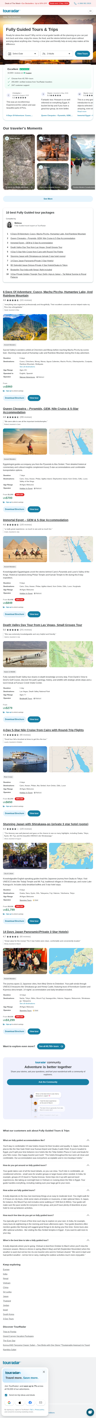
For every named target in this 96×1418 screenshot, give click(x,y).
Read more (82, 111)
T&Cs (32, 1410)
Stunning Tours (26, 900)
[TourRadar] (11, 10)
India (5, 1274)
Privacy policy (39, 1410)
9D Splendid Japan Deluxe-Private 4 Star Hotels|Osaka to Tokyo (39, 265)
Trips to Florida (9, 1332)
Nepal (5, 1278)
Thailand (7, 1301)
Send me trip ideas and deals (22, 1395)
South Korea (8, 1314)
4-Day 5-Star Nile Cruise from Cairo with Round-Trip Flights (36, 252)
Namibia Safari (9, 1350)
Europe (6, 1270)
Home (5, 17)
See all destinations (27, 367)
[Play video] (19, 162)
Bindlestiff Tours (26, 698)
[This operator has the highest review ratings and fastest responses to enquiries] (41, 377)
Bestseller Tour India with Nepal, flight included (31, 270)
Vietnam (6, 1283)
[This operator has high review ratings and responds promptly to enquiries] (35, 900)
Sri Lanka (7, 1292)
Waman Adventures (27, 377)
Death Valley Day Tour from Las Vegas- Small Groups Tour (36, 247)
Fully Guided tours (14, 17)
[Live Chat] (90, 1412)
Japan (5, 1296)
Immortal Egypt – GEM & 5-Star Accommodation (31, 243)
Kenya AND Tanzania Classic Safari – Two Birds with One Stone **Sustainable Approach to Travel (46, 1345)
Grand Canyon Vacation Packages (18, 1336)
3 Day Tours (8, 1319)
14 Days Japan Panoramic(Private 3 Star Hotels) (32, 261)
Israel (5, 1310)
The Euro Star (9, 1341)
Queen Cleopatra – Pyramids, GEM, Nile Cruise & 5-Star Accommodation (56, 115)
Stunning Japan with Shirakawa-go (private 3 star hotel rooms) (38, 256)
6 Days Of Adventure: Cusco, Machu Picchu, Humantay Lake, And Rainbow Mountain (21, 115)
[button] (48, 391)
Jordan (6, 1305)
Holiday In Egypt (26, 488)
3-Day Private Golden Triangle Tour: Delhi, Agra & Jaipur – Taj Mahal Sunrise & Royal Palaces (48, 275)
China (5, 1287)
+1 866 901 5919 (84, 3)
